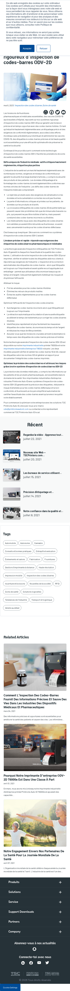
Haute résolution (46, 567)
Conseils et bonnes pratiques (18, 551)
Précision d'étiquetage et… (38, 492)
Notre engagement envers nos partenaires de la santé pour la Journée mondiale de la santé (34, 855)
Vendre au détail (12, 608)
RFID (57, 583)
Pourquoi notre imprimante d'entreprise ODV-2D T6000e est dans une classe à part (34, 777)
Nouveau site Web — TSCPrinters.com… (34, 454)
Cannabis (38, 543)
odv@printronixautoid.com (16, 409)
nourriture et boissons (15, 583)
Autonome (25, 543)
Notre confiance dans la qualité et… (43, 511)
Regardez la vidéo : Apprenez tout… (43, 434)
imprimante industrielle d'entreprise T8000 (23, 348)
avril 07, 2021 (9, 863)
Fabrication (34, 559)
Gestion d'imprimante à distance (19, 567)
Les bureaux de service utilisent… (42, 472)
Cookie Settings (10, 987)
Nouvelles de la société (40, 583)
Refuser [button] (43, 48)
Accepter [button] (27, 48)
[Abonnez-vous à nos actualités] (34, 949)
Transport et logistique (41, 599)
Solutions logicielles (32, 591)
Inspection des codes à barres (28, 105)
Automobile (10, 543)
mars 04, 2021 (9, 711)
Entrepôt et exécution (45, 551)
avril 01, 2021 (9, 783)
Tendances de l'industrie (16, 599)
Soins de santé (49, 105)
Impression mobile (13, 575)
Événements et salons (15, 559)
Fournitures (50, 559)
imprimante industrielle (32, 345)
